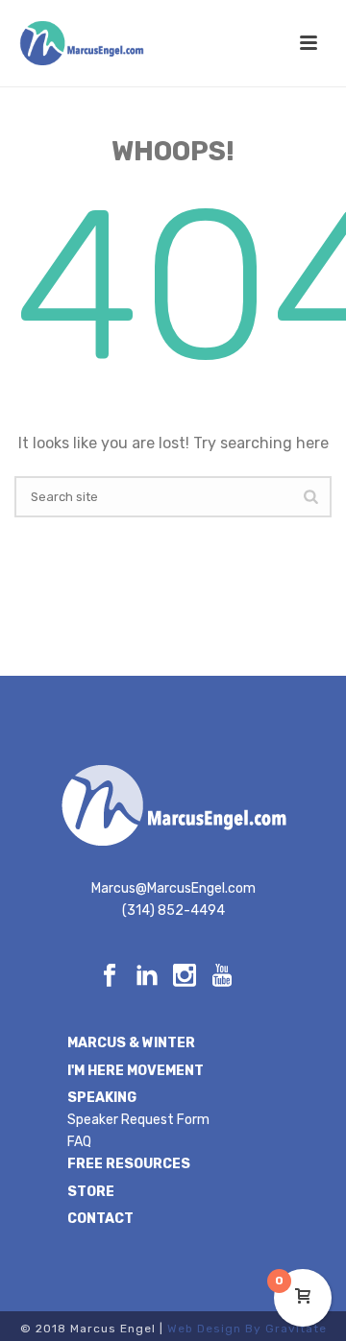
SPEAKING (101, 1098)
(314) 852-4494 (173, 910)
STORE (90, 1192)
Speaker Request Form (138, 1120)
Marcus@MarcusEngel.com (173, 888)
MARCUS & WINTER (131, 1043)
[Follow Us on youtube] (222, 977)
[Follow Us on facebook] (109, 977)
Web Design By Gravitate (247, 1328)
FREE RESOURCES (128, 1164)
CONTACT (100, 1218)
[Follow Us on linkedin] (147, 977)
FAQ (79, 1142)
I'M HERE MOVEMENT (135, 1071)
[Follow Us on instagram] (184, 977)
